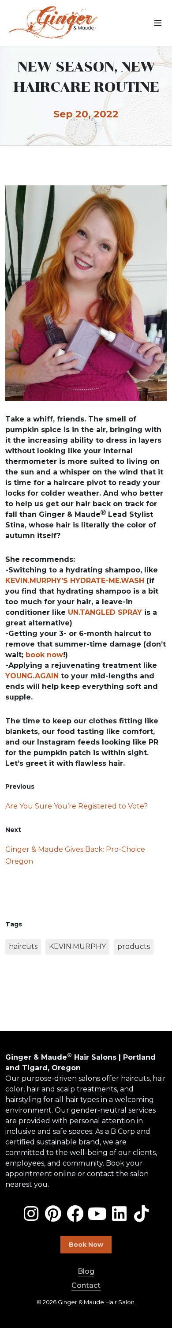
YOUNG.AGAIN (32, 676)
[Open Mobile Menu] (157, 22)
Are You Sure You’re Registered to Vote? (76, 806)
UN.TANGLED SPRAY (105, 612)
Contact (86, 1285)
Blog (86, 1271)
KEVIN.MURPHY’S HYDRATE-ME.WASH (74, 580)
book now (44, 655)
